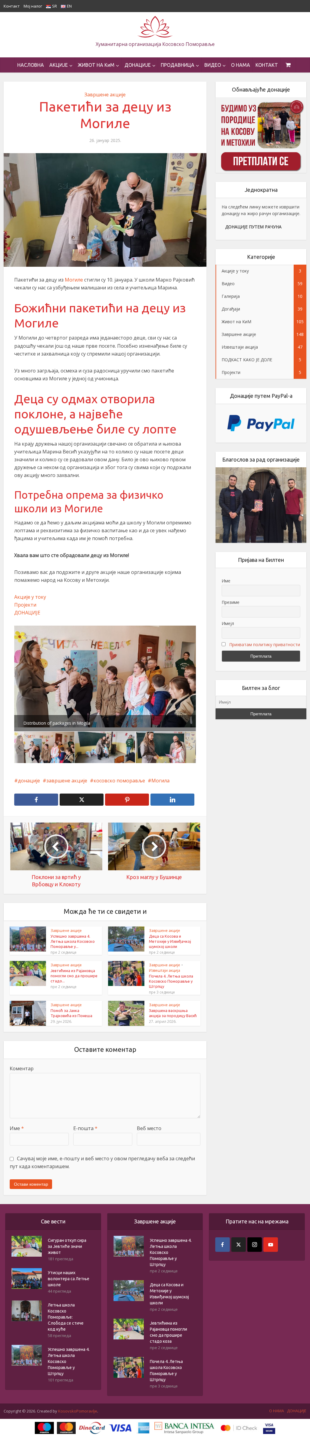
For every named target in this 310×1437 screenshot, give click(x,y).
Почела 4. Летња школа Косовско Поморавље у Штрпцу (171, 981)
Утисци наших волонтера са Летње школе (68, 1278)
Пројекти (25, 604)
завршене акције (66, 780)
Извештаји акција (164, 970)
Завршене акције (105, 94)
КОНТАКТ (267, 65)
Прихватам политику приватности (264, 644)
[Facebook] (222, 1244)
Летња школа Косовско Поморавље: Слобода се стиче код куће (66, 1317)
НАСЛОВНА (30, 65)
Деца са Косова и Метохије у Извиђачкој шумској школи (170, 941)
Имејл (228, 623)
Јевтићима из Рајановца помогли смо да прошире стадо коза (168, 1332)
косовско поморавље (119, 780)
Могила (160, 780)
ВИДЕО (212, 65)
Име (17, 1128)
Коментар (22, 1068)
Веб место (149, 1128)
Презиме (230, 602)
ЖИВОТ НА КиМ (96, 65)
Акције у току (30, 597)
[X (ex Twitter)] (238, 1244)
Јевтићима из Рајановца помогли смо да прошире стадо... (74, 975)
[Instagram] (254, 1244)
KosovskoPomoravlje (77, 1411)
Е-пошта (85, 1128)
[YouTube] (270, 1244)
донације (29, 780)
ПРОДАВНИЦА (177, 65)
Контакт (12, 6)
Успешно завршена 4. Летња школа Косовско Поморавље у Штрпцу (69, 1361)
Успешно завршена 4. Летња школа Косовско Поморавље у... (73, 941)
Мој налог (33, 6)
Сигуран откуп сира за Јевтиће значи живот (67, 1246)
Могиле (74, 279)
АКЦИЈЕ (58, 65)
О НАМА (240, 65)
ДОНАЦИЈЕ (137, 65)
